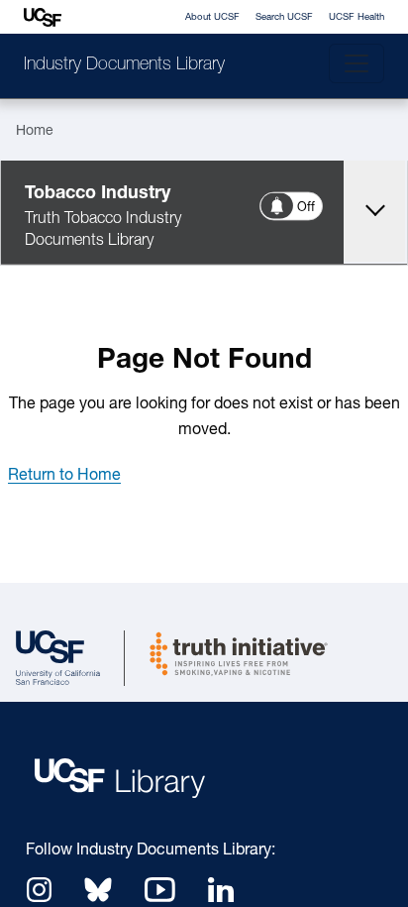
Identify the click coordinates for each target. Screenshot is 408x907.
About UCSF (212, 17)
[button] (64, 476)
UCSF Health (356, 17)
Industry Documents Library (124, 65)
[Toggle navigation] (356, 63)
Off (307, 207)
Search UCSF (284, 17)
